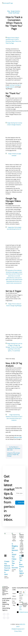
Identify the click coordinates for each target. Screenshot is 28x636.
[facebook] (4, 614)
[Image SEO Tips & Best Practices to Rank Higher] (21, 543)
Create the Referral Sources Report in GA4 (7, 567)
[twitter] (7, 614)
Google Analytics (15, 11)
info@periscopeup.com (18, 629)
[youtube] (4, 617)
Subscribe (21, 502)
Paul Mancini (14, 447)
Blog (8, 11)
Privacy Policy (18, 631)
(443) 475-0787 (20, 608)
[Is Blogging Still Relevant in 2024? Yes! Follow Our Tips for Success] (14, 537)
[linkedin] (7, 617)
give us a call (17, 437)
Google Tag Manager (13, 13)
